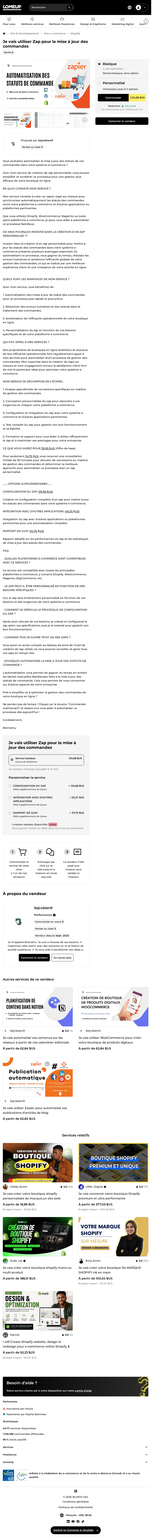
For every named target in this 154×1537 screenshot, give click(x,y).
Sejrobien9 (45, 140)
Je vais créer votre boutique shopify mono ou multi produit (37, 1270)
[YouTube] (73, 1521)
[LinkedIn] (68, 1521)
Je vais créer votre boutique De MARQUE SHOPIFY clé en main (110, 1270)
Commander (113, 97)
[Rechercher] (69, 7)
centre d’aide (83, 1390)
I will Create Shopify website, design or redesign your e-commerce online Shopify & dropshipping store (36, 1346)
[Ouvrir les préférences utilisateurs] (144, 7)
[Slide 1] (49, 120)
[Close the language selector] (97, 1530)
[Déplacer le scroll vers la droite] (146, 21)
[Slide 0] (17, 120)
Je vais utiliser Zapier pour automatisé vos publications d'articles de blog (35, 1110)
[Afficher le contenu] (146, 1447)
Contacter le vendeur (121, 121)
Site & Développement (24, 33)
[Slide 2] (81, 120)
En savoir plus (63, 957)
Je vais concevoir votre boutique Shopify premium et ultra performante (109, 1196)
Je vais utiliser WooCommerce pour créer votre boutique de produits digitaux (110, 1040)
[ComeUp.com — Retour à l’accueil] (12, 7)
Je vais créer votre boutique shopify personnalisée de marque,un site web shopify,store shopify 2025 (31, 1198)
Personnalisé (114, 83)
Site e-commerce (55, 33)
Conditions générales (75, 1501)
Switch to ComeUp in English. (73, 1530)
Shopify (75, 33)
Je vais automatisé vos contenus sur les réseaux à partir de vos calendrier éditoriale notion (36, 1042)
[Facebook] (77, 1521)
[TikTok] (83, 1521)
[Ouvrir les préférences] (129, 7)
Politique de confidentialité (76, 1507)
